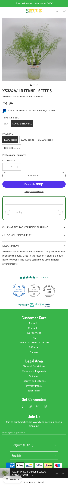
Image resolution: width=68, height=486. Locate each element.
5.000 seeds (27, 139)
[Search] (57, 10)
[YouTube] (37, 406)
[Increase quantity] (17, 166)
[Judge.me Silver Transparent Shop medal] (34, 290)
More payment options (34, 191)
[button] (31, 85)
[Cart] (64, 10)
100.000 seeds (12, 147)
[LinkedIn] (45, 406)
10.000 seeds (45, 139)
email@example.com (13, 432)
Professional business (14, 154)
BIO (6, 123)
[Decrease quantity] (6, 166)
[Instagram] (30, 406)
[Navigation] (3, 10)
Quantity (8, 160)
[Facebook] (22, 406)
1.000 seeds (10, 139)
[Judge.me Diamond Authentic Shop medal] (18, 290)
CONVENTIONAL (22, 123)
